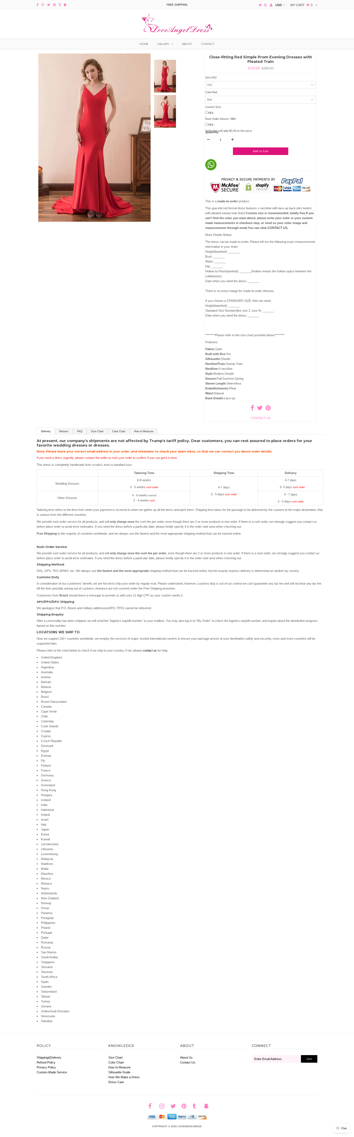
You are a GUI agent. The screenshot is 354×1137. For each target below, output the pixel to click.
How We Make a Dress (124, 1077)
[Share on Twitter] (260, 409)
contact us (150, 650)
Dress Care (116, 1082)
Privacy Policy (46, 1067)
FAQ (79, 431)
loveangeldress (190, 1126)
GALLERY (163, 43)
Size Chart (97, 431)
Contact (207, 43)
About (187, 43)
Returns (63, 431)
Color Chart (118, 431)
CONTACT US (278, 228)
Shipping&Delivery (49, 1057)
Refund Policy (46, 1062)
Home (144, 43)
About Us (186, 1057)
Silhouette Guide (119, 1072)
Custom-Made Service (52, 1072)
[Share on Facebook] (252, 409)
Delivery (46, 431)
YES (210, 112)
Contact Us (187, 1062)
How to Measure (143, 431)
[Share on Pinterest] (268, 409)
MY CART (301, 5)
